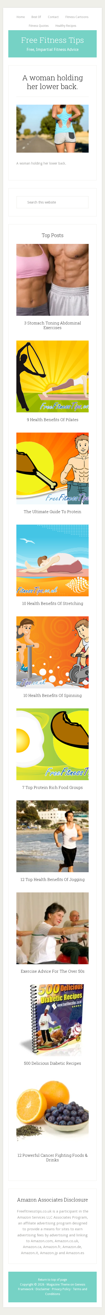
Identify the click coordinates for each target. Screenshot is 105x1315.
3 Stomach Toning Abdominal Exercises (52, 325)
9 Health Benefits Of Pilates (52, 419)
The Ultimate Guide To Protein (52, 511)
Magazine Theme (58, 1284)
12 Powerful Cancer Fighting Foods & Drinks (53, 1157)
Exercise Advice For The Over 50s (52, 971)
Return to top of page (52, 1279)
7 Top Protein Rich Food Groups (52, 787)
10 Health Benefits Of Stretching (52, 603)
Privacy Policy (61, 1289)
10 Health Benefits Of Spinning (52, 695)
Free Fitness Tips (52, 40)
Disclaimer (43, 1289)
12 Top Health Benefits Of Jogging (52, 879)
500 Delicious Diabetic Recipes (52, 1063)
